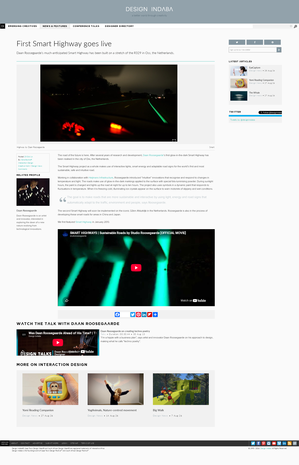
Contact (25, 443)
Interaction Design (25, 162)
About (14, 443)
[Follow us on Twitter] (237, 42)
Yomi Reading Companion (38, 410)
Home (2, 26)
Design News (36, 166)
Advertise (37, 443)
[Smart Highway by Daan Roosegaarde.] (115, 143)
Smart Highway (84, 222)
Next (185, 121)
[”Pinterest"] (272, 42)
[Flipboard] (149, 314)
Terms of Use (87, 443)
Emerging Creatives (22, 26)
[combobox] (272, 26)
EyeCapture (254, 67)
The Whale (254, 92)
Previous (46, 121)
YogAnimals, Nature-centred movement (112, 410)
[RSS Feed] (290, 443)
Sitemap (74, 443)
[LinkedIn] (144, 314)
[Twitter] (132, 314)
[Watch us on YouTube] (274, 443)
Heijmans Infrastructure (101, 177)
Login (64, 443)
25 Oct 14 (28, 156)
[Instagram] (269, 443)
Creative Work (24, 166)
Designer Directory (119, 26)
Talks (103, 334)
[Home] (149, 10)
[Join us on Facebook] (255, 42)
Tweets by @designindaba (242, 119)
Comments (22, 169)
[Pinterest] (138, 314)
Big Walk (158, 410)
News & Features (55, 26)
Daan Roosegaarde (27, 210)
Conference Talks (86, 26)
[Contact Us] (295, 443)
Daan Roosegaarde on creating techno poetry (125, 331)
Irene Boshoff (26, 159)
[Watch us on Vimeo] (279, 443)
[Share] (155, 314)
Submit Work (52, 443)
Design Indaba (266, 448)
